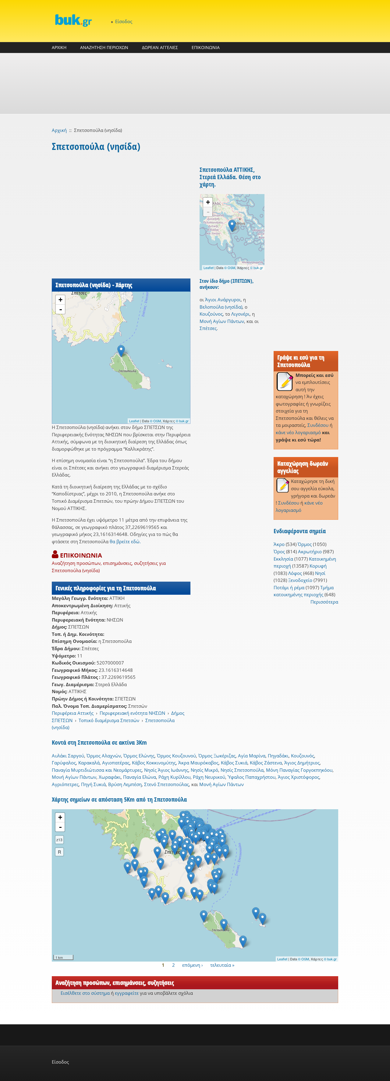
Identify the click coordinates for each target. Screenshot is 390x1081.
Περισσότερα (324, 602)
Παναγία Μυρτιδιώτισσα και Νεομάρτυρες (97, 770)
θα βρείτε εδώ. (125, 541)
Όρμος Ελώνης (138, 756)
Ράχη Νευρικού (209, 777)
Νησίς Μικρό (204, 770)
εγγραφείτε (127, 993)
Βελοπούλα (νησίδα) (221, 307)
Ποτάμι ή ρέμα (289, 587)
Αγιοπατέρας (115, 763)
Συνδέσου (317, 425)
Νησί (320, 573)
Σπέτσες (208, 328)
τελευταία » (222, 965)
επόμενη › (192, 965)
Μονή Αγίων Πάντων (222, 321)
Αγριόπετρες (65, 784)
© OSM (155, 420)
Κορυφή (318, 566)
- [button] (60, 309)
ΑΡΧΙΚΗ (59, 47)
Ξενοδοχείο (300, 580)
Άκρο (279, 544)
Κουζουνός (302, 756)
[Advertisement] (195, 83)
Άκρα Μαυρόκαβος (198, 763)
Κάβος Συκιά (234, 763)
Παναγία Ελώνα (139, 777)
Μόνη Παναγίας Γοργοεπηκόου (299, 770)
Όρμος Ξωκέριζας (217, 756)
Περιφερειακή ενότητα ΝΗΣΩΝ (132, 713)
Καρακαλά (89, 763)
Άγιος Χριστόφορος (298, 777)
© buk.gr (182, 420)
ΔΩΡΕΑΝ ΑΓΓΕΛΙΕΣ (160, 47)
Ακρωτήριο (310, 551)
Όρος (279, 551)
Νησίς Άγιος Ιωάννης (166, 770)
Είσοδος (123, 21)
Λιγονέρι (240, 314)
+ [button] (60, 299)
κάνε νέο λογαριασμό (298, 432)
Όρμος (305, 544)
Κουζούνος (211, 314)
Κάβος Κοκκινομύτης (154, 763)
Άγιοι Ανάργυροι (223, 299)
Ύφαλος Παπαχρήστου (251, 777)
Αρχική (59, 130)
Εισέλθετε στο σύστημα (85, 993)
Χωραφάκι (110, 777)
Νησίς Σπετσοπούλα (242, 770)
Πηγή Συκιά (93, 784)
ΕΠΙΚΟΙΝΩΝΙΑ (206, 47)
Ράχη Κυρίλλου (174, 777)
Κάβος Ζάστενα (266, 763)
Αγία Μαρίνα (251, 756)
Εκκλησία (283, 559)
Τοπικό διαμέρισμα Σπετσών (109, 720)
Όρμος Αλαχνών (104, 756)
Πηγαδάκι (278, 756)
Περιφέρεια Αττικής (73, 713)
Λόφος (295, 573)
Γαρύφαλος (64, 763)
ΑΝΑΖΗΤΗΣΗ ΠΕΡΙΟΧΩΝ (104, 47)
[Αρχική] (73, 20)
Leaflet (134, 420)
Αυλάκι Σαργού (68, 756)
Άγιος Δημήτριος (302, 763)
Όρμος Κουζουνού (176, 756)
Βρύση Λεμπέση (125, 784)
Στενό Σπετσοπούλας (166, 784)
